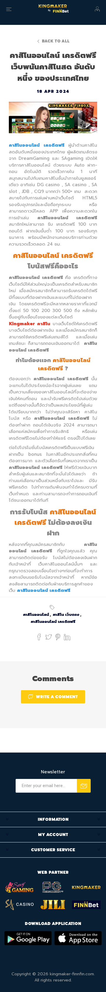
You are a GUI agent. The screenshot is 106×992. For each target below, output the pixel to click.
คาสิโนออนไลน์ (36, 614)
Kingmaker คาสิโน (29, 324)
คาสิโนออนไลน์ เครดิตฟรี (53, 621)
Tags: (53, 607)
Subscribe (84, 786)
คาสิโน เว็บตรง (66, 614)
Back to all (55, 41)
